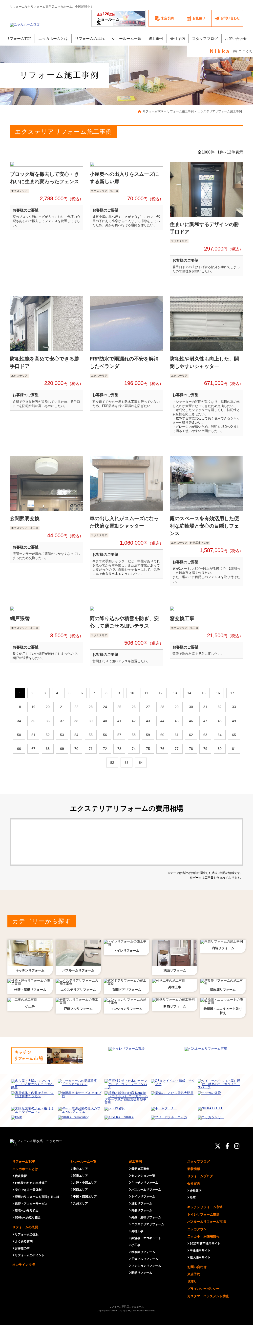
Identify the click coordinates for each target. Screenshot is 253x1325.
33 (234, 707)
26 (134, 707)
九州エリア (80, 1203)
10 (132, 693)
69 (62, 749)
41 (119, 721)
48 (220, 721)
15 (204, 693)
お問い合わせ (197, 1267)
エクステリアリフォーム (147, 1224)
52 (48, 735)
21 (62, 707)
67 (33, 749)
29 (177, 707)
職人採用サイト (200, 1257)
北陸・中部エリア (85, 1182)
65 (234, 735)
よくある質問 (24, 1241)
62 (191, 735)
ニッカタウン (197, 1229)
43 (148, 721)
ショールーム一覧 (110, 18)
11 (146, 693)
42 (134, 721)
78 (191, 749)
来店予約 (193, 1274)
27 (148, 707)
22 (76, 707)
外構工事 (137, 1231)
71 (91, 749)
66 (19, 749)
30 (191, 707)
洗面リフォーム (141, 1203)
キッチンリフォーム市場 (205, 1207)
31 (205, 707)
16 (218, 693)
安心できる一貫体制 (28, 1190)
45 (177, 721)
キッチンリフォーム (144, 1182)
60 (162, 735)
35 (33, 721)
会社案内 (193, 1183)
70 (76, 749)
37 (62, 721)
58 (134, 735)
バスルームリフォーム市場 (206, 1221)
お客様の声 (22, 1248)
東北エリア (80, 1169)
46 (191, 721)
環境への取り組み (27, 1210)
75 (148, 749)
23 (91, 707)
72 (105, 749)
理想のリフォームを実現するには (37, 1196)
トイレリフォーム (143, 1196)
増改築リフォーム (143, 1252)
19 (33, 707)
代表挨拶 (21, 1176)
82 (112, 762)
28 (162, 707)
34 (19, 721)
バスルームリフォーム (146, 1189)
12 (161, 693)
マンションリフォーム (146, 1266)
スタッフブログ (198, 1161)
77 (177, 749)
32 (220, 707)
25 (119, 707)
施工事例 (135, 1161)
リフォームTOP (23, 1161)
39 (91, 721)
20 (48, 707)
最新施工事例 (140, 1169)
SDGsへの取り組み (28, 1217)
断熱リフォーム (141, 1272)
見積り (192, 1281)
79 (205, 749)
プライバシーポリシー (203, 1289)
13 (175, 693)
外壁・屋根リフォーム (146, 1217)
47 (205, 721)
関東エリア (80, 1175)
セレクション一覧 (143, 1175)
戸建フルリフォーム (144, 1259)
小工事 (135, 1245)
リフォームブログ (200, 1176)
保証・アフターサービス (31, 1203)
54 (76, 735)
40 (105, 721)
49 (234, 721)
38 (76, 721)
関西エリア (80, 1189)
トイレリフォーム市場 (203, 1214)
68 (48, 749)
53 (62, 735)
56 (105, 735)
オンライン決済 (23, 1265)
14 (189, 693)
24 (105, 707)
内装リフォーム (141, 1210)
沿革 (193, 1197)
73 (119, 749)
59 (148, 735)
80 (220, 749)
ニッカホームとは (25, 1169)
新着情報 (193, 1169)
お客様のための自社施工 (31, 1183)
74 (134, 749)
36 (48, 721)
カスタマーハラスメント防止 (208, 1296)
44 (162, 721)
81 (234, 749)
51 (33, 735)
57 (119, 735)
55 (91, 735)
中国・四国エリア (85, 1196)
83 (126, 762)
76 (162, 749)
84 (141, 762)
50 (19, 735)
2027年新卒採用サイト (205, 1243)
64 (220, 735)
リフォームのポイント (29, 1255)
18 (19, 707)
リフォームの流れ (27, 1234)
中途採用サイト (200, 1250)
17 (232, 693)
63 (205, 735)
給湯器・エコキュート (146, 1238)
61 (177, 735)
